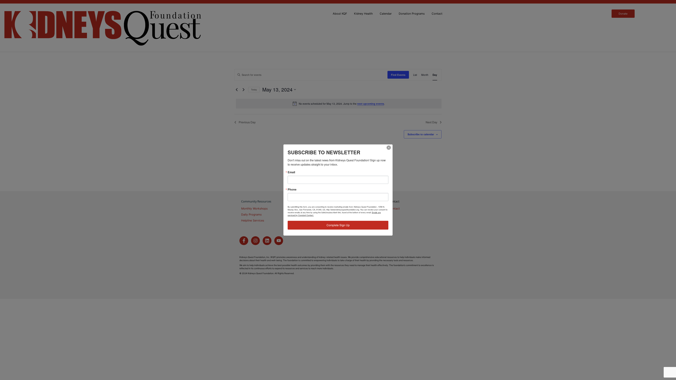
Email (291, 172)
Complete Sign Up (338, 225)
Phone (292, 189)
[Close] (389, 147)
